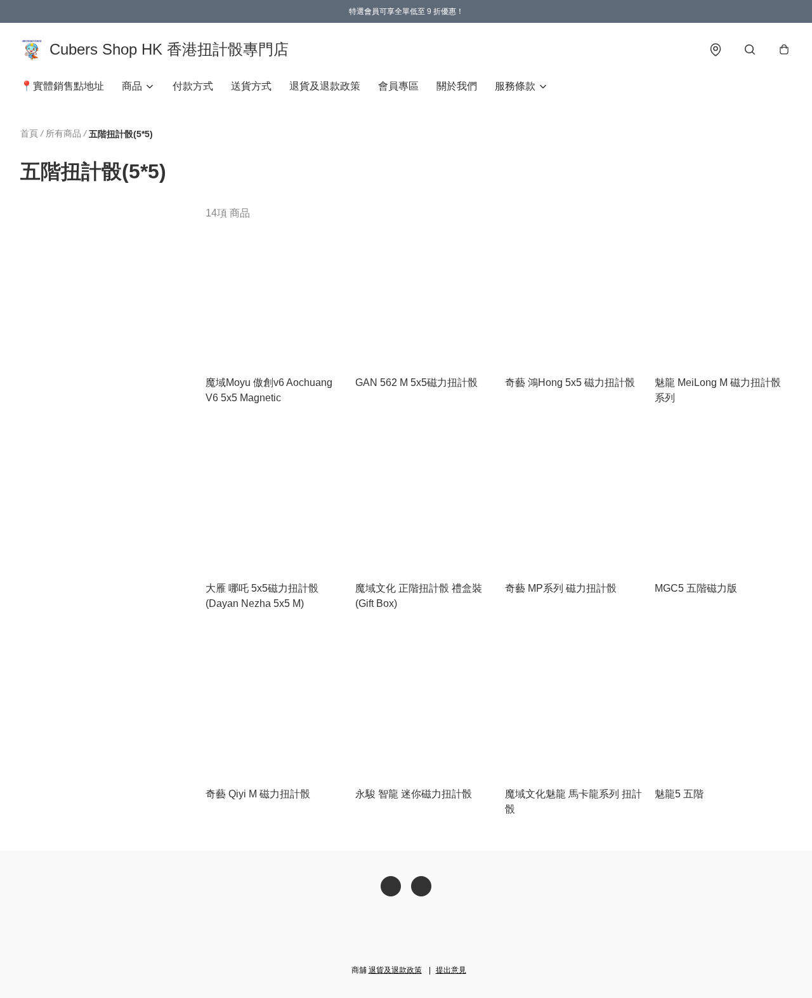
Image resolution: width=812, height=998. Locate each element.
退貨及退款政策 (324, 86)
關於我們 (456, 86)
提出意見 (451, 970)
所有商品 (63, 133)
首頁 (29, 133)
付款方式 (193, 86)
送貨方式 (251, 86)
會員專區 (398, 86)
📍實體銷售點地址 (62, 86)
